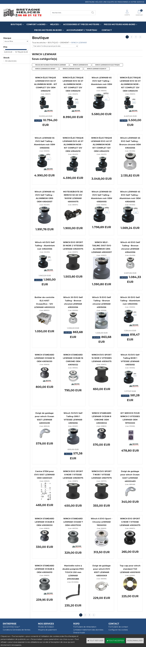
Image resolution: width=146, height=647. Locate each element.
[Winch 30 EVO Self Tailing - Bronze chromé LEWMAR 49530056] (73, 323)
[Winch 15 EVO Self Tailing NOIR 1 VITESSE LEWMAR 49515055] (130, 386)
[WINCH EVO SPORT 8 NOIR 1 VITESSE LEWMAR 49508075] (73, 500)
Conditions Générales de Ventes (16, 630)
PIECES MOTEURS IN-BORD (48, 30)
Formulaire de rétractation (84, 627)
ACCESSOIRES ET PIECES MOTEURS (81, 24)
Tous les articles (39, 42)
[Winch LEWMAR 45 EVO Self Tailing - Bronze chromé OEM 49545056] (130, 170)
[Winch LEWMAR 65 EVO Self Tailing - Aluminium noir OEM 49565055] (101, 108)
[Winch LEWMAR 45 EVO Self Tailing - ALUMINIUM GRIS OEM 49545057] (44, 224)
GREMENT (64, 42)
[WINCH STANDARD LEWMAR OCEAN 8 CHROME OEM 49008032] (101, 439)
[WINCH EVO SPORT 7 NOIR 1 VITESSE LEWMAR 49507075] (101, 500)
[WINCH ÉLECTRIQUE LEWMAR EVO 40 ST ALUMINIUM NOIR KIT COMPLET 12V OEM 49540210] (101, 173)
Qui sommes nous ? (11, 627)
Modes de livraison (46, 627)
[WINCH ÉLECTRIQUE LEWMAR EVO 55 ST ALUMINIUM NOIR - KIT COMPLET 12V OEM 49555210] (73, 111)
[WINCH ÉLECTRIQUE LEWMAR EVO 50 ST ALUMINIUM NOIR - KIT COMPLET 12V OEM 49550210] (130, 111)
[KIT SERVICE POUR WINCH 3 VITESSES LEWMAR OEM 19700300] (130, 445)
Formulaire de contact (118, 627)
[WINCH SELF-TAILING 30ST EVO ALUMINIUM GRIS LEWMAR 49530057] (101, 279)
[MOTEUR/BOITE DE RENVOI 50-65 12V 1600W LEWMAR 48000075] (73, 223)
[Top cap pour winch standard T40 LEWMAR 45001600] (130, 591)
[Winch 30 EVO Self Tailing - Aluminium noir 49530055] (130, 326)
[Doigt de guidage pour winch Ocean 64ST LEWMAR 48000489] (130, 496)
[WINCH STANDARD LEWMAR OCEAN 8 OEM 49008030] (44, 541)
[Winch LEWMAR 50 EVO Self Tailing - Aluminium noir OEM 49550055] (101, 221)
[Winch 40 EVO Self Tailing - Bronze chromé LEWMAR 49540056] (130, 268)
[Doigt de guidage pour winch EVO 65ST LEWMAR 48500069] (101, 592)
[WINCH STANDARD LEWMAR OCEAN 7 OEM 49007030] (73, 547)
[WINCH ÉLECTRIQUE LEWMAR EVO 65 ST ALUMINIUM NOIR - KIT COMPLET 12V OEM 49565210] (45, 111)
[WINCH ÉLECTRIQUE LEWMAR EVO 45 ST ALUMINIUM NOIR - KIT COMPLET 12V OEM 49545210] (73, 172)
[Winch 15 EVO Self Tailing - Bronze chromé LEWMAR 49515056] (101, 328)
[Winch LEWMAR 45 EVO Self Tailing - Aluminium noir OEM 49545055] (130, 222)
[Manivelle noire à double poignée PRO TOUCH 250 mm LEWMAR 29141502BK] (73, 600)
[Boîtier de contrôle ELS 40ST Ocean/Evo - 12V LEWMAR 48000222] (44, 326)
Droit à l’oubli (79, 633)
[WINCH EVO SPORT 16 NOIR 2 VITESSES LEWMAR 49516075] (101, 383)
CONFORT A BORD (36, 24)
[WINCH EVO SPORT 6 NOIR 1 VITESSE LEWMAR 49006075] (130, 546)
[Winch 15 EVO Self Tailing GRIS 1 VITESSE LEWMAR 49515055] (73, 445)
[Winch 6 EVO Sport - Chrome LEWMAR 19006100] (101, 546)
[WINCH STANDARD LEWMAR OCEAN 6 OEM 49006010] (44, 594)
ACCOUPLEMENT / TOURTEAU (81, 30)
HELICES (54, 24)
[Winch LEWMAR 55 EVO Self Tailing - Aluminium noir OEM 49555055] (44, 170)
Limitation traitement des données (88, 630)
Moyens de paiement (47, 630)
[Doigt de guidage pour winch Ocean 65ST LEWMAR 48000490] (44, 438)
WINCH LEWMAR (79, 42)
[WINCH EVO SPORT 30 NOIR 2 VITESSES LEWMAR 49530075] (73, 271)
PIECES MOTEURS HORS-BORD (119, 24)
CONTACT (107, 30)
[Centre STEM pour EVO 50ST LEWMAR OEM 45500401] (44, 499)
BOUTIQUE (16, 24)
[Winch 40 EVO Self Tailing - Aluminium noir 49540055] (44, 271)
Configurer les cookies (118, 630)
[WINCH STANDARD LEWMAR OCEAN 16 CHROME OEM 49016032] (73, 385)
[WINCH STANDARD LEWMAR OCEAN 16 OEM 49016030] (44, 381)
